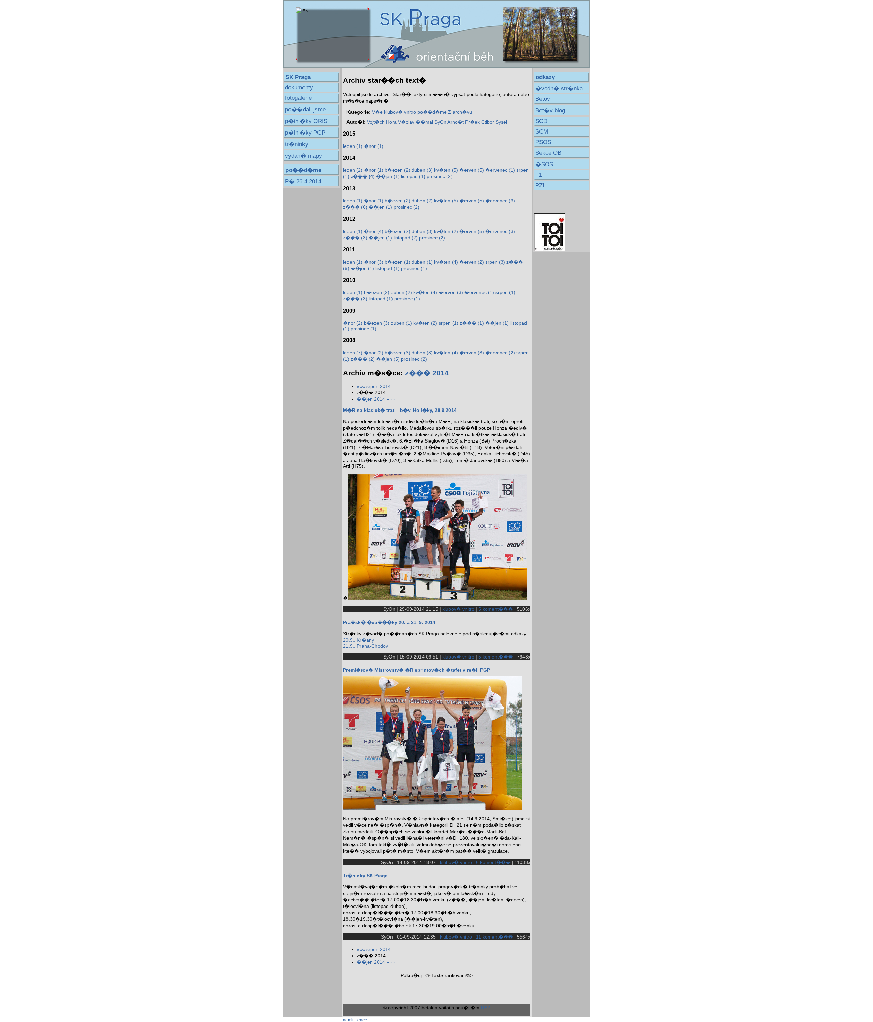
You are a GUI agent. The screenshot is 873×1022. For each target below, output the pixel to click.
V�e (377, 112)
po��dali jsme (305, 109)
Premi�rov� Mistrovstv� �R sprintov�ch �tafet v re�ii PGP (416, 670)
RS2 (485, 1007)
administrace (355, 1020)
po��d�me (432, 112)
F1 (538, 175)
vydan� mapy (303, 156)
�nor (373, 146)
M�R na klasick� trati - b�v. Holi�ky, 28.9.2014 (400, 410)
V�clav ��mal (415, 122)
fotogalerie (298, 98)
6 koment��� (493, 862)
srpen (495, 262)
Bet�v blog (550, 110)
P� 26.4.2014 (303, 181)
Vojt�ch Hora (382, 122)
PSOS (543, 142)
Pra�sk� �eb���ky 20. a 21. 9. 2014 (389, 622)
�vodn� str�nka (559, 88)
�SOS (544, 164)
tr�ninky (296, 144)
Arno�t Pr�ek (463, 122)
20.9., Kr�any (358, 640)
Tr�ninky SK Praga (365, 875)
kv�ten (446, 170)
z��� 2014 (427, 373)
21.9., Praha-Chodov (365, 646)
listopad (413, 176)
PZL (540, 185)
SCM (541, 131)
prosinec (440, 176)
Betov (542, 99)
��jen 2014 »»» (376, 399)
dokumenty (299, 87)
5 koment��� (495, 609)
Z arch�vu (460, 112)
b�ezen (397, 170)
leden (352, 146)
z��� (355, 207)
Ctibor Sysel (494, 122)
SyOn (440, 122)
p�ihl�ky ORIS (306, 121)
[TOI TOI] (549, 249)
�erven (471, 170)
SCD (541, 121)
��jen (388, 176)
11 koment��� (494, 937)
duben (422, 170)
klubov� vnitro (400, 112)
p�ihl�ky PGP (305, 132)
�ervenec (500, 170)
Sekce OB (548, 153)
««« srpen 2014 (374, 386)
